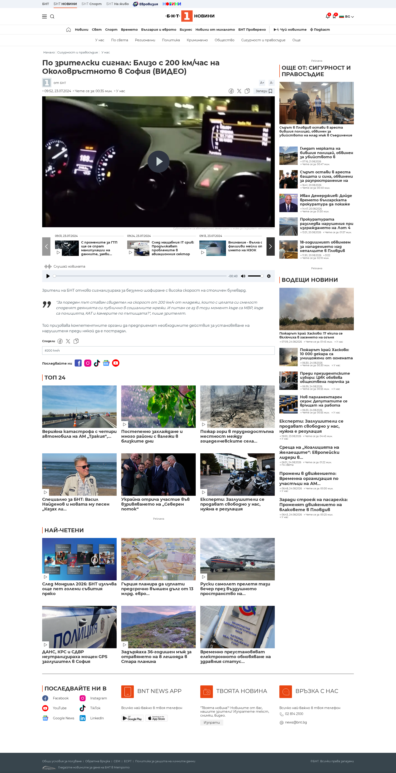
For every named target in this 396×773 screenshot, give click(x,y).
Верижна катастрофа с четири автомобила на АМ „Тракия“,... (79, 434)
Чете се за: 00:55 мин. (316, 389)
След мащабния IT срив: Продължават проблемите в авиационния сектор (173, 248)
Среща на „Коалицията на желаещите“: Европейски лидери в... (309, 452)
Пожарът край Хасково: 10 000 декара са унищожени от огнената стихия (326, 354)
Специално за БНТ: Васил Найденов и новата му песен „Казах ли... (75, 504)
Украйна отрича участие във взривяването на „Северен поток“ (155, 504)
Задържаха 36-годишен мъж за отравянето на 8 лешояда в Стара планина (156, 657)
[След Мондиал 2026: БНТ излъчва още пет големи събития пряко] (79, 559)
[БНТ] (48, 83)
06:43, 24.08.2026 (292, 514)
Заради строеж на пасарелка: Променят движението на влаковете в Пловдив (313, 504)
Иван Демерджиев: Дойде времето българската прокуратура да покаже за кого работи (326, 200)
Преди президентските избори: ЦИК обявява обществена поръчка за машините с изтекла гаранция (325, 377)
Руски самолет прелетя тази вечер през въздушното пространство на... (235, 589)
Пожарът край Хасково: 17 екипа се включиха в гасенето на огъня (311, 335)
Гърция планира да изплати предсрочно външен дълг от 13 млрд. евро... (157, 589)
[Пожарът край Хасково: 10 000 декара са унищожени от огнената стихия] (288, 357)
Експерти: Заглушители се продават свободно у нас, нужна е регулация (232, 504)
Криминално (197, 40)
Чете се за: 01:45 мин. (319, 342)
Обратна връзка (97, 761)
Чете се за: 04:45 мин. (319, 436)
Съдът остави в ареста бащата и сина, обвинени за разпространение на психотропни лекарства (326, 176)
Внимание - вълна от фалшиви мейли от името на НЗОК (247, 246)
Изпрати (212, 722)
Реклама (158, 518)
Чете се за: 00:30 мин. (316, 365)
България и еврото (158, 30)
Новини (81, 30)
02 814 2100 (294, 714)
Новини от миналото (215, 30)
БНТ (45, 4)
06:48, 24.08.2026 (292, 488)
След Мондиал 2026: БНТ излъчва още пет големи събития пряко (79, 589)
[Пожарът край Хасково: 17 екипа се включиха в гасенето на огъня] (316, 309)
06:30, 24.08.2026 (312, 363)
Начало (49, 52)
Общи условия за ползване (62, 761)
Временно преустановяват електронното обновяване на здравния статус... (235, 657)
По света (119, 40)
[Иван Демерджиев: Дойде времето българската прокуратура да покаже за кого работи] (288, 203)
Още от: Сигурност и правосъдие (316, 71)
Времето (129, 30)
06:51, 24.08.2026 (291, 462)
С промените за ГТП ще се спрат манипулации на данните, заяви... (99, 248)
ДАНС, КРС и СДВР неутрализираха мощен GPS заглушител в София (74, 657)
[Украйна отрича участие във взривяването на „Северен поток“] (158, 474)
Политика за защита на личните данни (165, 761)
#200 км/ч (52, 350)
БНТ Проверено (252, 30)
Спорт (111, 30)
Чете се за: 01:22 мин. (318, 462)
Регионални (145, 40)
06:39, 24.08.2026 (312, 386)
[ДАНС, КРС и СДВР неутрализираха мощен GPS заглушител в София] (79, 627)
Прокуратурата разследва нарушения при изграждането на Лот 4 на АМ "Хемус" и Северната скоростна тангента (326, 223)
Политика (171, 40)
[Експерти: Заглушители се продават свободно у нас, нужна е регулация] (237, 474)
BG (348, 16)
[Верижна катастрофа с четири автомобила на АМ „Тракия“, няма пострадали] (79, 406)
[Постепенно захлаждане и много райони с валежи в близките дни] (158, 406)
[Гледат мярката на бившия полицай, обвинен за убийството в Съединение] (288, 156)
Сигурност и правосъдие (263, 40)
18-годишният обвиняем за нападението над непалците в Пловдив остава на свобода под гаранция (325, 246)
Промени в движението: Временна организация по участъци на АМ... (308, 478)
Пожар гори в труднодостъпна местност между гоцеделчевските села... (237, 436)
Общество (224, 40)
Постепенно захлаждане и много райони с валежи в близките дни (152, 436)
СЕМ (117, 761)
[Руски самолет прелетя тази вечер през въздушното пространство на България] (237, 559)
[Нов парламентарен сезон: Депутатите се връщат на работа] (288, 404)
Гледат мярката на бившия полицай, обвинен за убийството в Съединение (326, 153)
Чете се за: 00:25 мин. (319, 514)
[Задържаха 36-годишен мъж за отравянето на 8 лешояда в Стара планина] (158, 627)
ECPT (128, 761)
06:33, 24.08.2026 (312, 410)
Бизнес (186, 30)
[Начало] (69, 29)
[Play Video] (159, 162)
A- (271, 83)
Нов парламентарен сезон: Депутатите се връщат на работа (323, 401)
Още (296, 40)
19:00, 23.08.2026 (291, 436)
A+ (262, 83)
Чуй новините (293, 30)
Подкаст (322, 30)
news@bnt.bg (296, 722)
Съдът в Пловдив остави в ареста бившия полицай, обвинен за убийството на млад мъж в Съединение (315, 131)
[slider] (140, 276)
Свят (97, 30)
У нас (99, 40)
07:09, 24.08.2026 (292, 342)
